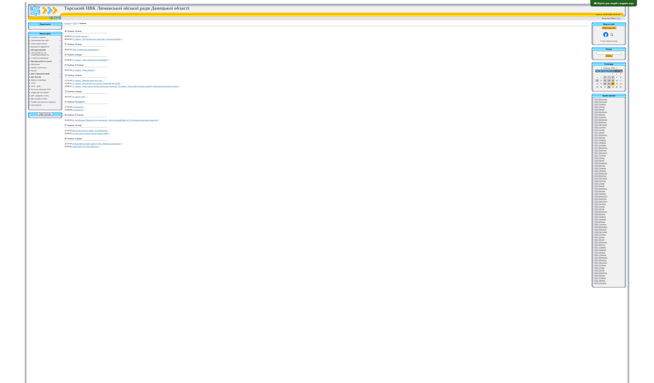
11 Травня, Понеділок (75, 102)
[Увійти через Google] (611, 34)
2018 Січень (599, 158)
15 (613, 80)
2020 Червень (600, 219)
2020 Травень (600, 217)
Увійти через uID (609, 28)
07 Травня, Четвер (73, 125)
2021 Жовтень (600, 260)
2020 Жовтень (600, 229)
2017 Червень (600, 143)
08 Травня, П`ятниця (74, 115)
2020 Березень (600, 212)
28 (609, 87)
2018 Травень (600, 168)
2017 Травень (600, 140)
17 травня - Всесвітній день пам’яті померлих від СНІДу (96, 83)
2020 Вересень (600, 227)
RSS (618, 18)
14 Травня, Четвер (73, 75)
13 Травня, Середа (73, 91)
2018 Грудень (600, 181)
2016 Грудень (600, 127)
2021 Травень (600, 247)
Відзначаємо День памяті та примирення (89, 131)
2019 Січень (599, 183)
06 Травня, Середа (73, 139)
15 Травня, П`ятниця (74, 65)
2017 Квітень (599, 138)
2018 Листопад (600, 178)
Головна (67, 23)
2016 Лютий (599, 109)
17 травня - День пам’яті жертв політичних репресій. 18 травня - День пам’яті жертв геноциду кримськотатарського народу (125, 86)
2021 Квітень (599, 245)
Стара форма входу (609, 41)
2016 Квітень (599, 115)
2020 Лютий (599, 209)
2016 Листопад (600, 125)
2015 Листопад (600, 102)
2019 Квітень (599, 191)
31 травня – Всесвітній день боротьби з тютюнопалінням (96, 39)
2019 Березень (600, 189)
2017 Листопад (600, 153)
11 (597, 80)
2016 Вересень (600, 120)
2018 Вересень (600, 173)
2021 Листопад (600, 263)
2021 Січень (599, 237)
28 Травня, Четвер (73, 31)
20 (605, 84)
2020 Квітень (599, 214)
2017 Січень (599, 130)
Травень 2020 (609, 68)
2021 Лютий (599, 240)
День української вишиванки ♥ (85, 50)
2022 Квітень (599, 275)
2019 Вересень (600, 196)
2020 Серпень (600, 224)
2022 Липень (599, 281)
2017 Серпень (600, 145)
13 (605, 80)
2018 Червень (600, 171)
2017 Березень (600, 135)
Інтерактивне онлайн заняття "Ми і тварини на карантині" (96, 144)
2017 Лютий (599, 132)
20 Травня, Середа (73, 55)
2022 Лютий (599, 270)
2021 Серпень (600, 255)
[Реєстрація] (55, 20)
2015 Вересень (600, 99)
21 (609, 84)
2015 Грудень (600, 104)
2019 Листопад (600, 201)
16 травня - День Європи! (83, 70)
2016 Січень (599, 107)
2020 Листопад (600, 232)
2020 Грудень (600, 235)
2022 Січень (599, 268)
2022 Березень (600, 273)
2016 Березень (600, 112)
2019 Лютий (599, 186)
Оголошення (77, 107)
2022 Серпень (600, 283)
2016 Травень (600, 117)
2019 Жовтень (600, 199)
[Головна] (51, 20)
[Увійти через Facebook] (605, 34)
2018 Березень (600, 163)
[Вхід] (59, 20)
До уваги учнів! (78, 97)
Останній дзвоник (79, 36)
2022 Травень (600, 278)
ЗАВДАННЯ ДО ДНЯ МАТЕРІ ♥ (85, 147)
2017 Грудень (600, 155)
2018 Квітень (599, 166)
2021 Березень (600, 242)
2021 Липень (599, 252)
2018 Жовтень (600, 176)
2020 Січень (599, 206)
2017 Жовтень (600, 150)
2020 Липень (599, 222)
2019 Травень (600, 194)
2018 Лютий (599, 160)
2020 (75, 23)
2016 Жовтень (600, 122)
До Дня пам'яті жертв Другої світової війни (90, 133)
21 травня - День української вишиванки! (90, 60)
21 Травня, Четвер (73, 44)
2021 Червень (600, 250)
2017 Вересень (600, 148)
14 (609, 80)
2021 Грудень (600, 265)
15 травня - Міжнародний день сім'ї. (87, 80)
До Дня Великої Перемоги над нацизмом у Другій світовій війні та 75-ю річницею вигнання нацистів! (115, 120)
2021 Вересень (600, 258)
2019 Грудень (600, 204)
